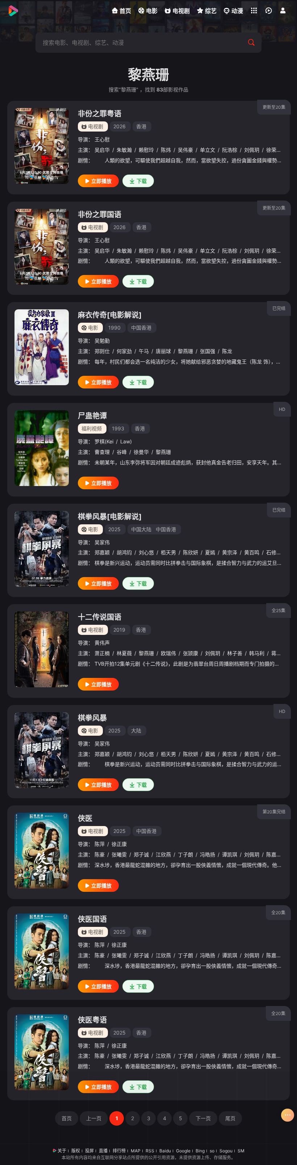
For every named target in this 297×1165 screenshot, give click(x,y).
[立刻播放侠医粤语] (41, 1052)
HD (282, 409)
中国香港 (141, 327)
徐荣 (271, 150)
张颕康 (190, 653)
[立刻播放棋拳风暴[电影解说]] (41, 549)
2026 (119, 126)
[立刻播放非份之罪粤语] (41, 146)
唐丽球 (163, 351)
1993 (118, 428)
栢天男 (168, 552)
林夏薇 (124, 653)
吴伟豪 (185, 150)
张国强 (207, 351)
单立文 (207, 150)
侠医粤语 (92, 1020)
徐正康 (119, 844)
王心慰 (102, 139)
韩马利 (256, 653)
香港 (141, 126)
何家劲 (124, 351)
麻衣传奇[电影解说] (110, 315)
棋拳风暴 (92, 718)
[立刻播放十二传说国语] (41, 649)
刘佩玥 (251, 150)
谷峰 (122, 452)
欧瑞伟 (168, 653)
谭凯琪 (229, 854)
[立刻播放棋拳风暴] (41, 750)
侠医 (85, 818)
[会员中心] (283, 10)
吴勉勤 (102, 341)
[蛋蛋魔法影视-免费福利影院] (12, 11)
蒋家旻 (278, 653)
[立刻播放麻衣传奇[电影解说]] (41, 347)
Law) (126, 441)
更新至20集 (274, 107)
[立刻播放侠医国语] (41, 951)
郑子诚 (141, 854)
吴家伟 (102, 542)
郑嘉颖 (102, 552)
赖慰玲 (146, 150)
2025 (114, 529)
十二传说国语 (99, 617)
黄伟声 (102, 643)
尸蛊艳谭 (92, 416)
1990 (114, 327)
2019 (119, 630)
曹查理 (102, 452)
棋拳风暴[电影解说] (110, 516)
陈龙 (227, 351)
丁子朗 (185, 854)
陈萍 (100, 844)
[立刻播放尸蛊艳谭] (41, 448)
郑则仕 (102, 351)
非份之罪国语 (99, 214)
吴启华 (102, 150)
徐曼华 (141, 452)
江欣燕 (163, 854)
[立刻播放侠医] (41, 851)
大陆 (136, 730)
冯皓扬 (207, 854)
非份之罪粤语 (99, 113)
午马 (144, 351)
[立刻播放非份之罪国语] (41, 247)
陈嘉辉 (273, 854)
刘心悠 (146, 552)
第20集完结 (274, 811)
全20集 (278, 912)
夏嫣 (210, 552)
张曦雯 (119, 854)
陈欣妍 (190, 552)
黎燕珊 (185, 351)
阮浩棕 (229, 150)
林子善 (234, 653)
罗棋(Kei (104, 441)
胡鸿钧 (124, 552)
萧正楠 (102, 653)
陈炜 (166, 150)
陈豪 (100, 854)
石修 (271, 552)
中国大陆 (141, 529)
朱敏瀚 (124, 150)
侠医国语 (92, 919)
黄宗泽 (229, 552)
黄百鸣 (251, 552)
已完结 (278, 308)
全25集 (278, 610)
